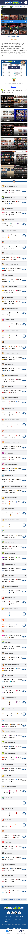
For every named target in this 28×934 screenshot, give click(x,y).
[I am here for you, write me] (12, 912)
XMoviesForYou (6, 177)
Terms (6, 921)
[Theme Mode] (8, 912)
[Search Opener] (25, 2)
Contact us (8, 916)
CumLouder (6, 148)
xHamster (6, 120)
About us (7, 919)
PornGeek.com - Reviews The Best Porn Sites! (15, 924)
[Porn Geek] (13, 2)
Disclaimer (18, 919)
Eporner (6, 134)
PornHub (7, 106)
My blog (20, 913)
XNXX (20, 120)
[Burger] (2, 2)
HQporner (20, 134)
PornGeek (13, 87)
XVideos (20, 106)
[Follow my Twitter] (15, 912)
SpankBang (6, 163)
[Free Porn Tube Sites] (25, 90)
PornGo (20, 177)
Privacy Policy (19, 916)
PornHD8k (20, 148)
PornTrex (20, 163)
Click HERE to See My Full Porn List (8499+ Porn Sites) (14, 899)
